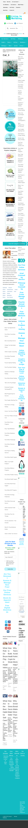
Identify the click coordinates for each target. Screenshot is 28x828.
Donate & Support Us (21, 390)
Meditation (22, 42)
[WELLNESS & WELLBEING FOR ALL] (10, 239)
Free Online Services (11, 760)
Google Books (10, 289)
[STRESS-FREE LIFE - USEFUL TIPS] (10, 225)
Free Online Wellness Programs (20, 193)
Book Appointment (10, 308)
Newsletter (6, 756)
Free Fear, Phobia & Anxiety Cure (21, 144)
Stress (9, 42)
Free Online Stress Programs (20, 150)
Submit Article (9, 302)
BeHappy (3, 45)
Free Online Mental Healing (11, 378)
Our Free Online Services (7, 592)
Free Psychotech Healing (10, 367)
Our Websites (6, 4)
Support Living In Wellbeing (17, 773)
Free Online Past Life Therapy (20, 237)
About (5, 762)
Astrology (11, 762)
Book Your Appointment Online (21, 58)
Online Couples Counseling (11, 351)
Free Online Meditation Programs (20, 160)
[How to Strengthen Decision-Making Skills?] (10, 697)
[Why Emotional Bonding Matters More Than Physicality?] (15, 697)
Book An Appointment (7, 600)
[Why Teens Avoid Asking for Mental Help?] (15, 644)
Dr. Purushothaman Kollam (24, 512)
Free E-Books (10, 297)
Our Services (13, 4)
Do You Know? (15, 1)
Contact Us (11, 10)
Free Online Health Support (11, 457)
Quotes (16, 45)
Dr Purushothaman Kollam (21, 611)
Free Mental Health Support (11, 479)
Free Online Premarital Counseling (20, 86)
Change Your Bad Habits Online (21, 76)
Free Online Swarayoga (10, 439)
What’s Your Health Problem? (20, 187)
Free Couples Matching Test (11, 400)
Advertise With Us (21, 384)
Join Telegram (19, 23)
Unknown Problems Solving (21, 325)
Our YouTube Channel (17, 766)
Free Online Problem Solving (11, 474)
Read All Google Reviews (21, 543)
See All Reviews (21, 539)
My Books (5, 287)
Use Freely (12, 7)
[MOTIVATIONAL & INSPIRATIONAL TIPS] (10, 210)
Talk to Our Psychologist (10, 382)
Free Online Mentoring (21, 315)
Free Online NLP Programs (11, 490)
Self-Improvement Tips (11, 49)
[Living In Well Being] (14, 18)
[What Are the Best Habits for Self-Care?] (5, 697)
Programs (6, 757)
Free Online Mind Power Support (20, 209)
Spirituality (5, 7)
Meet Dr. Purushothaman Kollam (21, 249)
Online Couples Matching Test (21, 353)
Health (3, 42)
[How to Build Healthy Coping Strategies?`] (10, 644)
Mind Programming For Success (21, 125)
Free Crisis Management (22, 295)
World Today (20, 4)
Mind (10, 45)
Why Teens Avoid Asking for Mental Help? (16, 656)
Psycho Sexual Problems (21, 305)
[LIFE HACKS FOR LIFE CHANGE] (10, 196)
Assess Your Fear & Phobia (11, 411)
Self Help (13, 38)
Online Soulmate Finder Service (21, 231)
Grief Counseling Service (21, 276)
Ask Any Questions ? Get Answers (21, 243)
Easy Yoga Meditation (10, 428)
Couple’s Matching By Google (21, 361)
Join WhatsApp (9, 23)
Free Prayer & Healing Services (21, 176)
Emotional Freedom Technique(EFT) (21, 119)
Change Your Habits (10, 314)
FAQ (5, 763)
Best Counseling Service (10, 340)
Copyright (11, 770)
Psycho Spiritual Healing (10, 362)
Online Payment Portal (21, 378)
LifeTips (15, 42)
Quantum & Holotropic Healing (20, 104)
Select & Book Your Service (11, 533)
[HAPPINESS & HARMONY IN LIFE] (10, 166)
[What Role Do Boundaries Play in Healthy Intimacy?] (5, 644)
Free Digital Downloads (7, 608)
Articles (21, 45)
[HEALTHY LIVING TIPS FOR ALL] (10, 181)
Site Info (8, 1)
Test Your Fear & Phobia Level (21, 370)
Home (4, 1)
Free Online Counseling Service (20, 64)
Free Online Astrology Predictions (20, 219)
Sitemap (15, 816)
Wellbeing (20, 38)
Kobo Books (9, 291)
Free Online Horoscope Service (20, 225)
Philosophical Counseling (21, 286)
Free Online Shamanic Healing (20, 171)
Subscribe (10, 569)
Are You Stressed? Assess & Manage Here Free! (7, 580)
